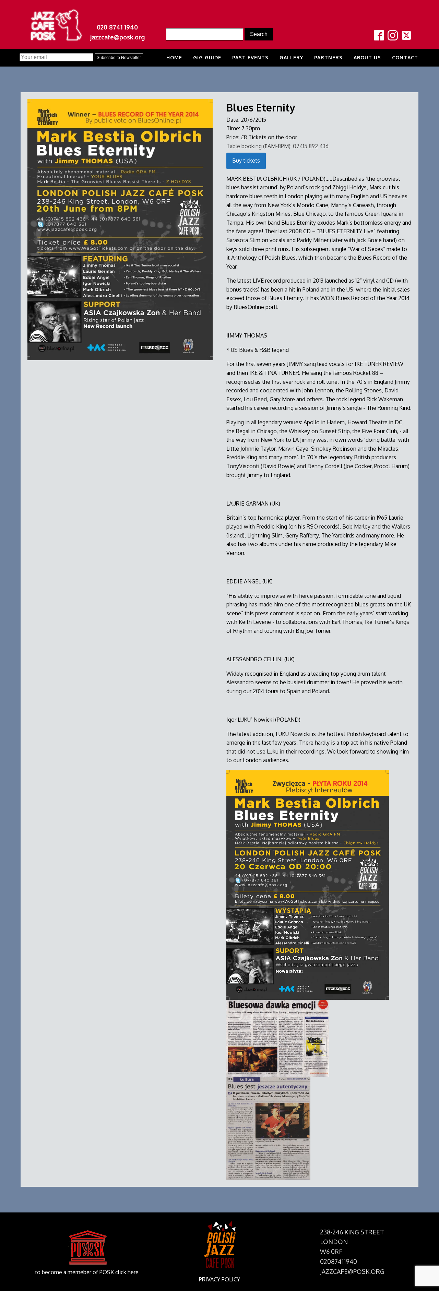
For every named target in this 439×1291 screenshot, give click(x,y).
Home (174, 57)
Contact (405, 57)
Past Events (250, 57)
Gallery (291, 57)
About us (367, 57)
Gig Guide (207, 57)
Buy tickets (246, 160)
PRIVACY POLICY (219, 1279)
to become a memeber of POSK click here (87, 1272)
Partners (328, 57)
